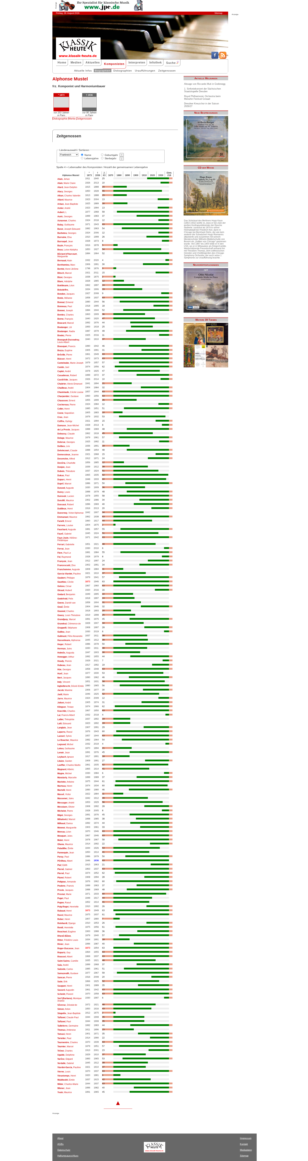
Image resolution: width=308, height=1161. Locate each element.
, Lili (64, 327)
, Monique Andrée (69, 999)
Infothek (155, 62)
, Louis (63, 492)
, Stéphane (67, 628)
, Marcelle (67, 777)
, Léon (65, 285)
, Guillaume (65, 224)
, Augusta (65, 652)
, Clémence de (69, 623)
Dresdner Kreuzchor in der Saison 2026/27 (201, 105)
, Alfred (66, 458)
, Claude (66, 433)
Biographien (102, 70)
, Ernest (66, 400)
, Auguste (65, 488)
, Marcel (64, 273)
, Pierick (64, 661)
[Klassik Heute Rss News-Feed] (222, 58)
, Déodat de (67, 1005)
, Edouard (64, 723)
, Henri (64, 359)
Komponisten (114, 63)
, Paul (64, 306)
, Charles (66, 220)
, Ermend (65, 302)
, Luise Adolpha (67, 249)
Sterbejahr (110, 158)
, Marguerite (67, 255)
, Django (66, 923)
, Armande (66, 881)
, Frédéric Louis (67, 940)
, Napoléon (65, 413)
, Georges (64, 191)
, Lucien (65, 496)
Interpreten (137, 62)
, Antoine (65, 782)
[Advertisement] (94, 1121)
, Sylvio (64, 736)
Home (62, 62)
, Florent (65, 994)
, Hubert (64, 590)
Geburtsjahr (111, 155)
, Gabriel (64, 534)
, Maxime (64, 690)
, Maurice (64, 199)
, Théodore (66, 471)
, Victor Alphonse (70, 513)
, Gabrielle (65, 544)
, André (63, 208)
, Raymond (64, 557)
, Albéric (65, 769)
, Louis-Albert (68, 340)
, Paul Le (64, 553)
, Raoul (64, 732)
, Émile (63, 607)
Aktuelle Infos (83, 70)
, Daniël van (66, 603)
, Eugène (64, 350)
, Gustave (68, 396)
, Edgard (65, 1059)
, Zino (66, 565)
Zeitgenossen (167, 70)
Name (87, 155)
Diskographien (122, 70)
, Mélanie (64, 298)
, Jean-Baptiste (67, 204)
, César (64, 586)
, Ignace (65, 757)
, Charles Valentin (68, 195)
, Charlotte (66, 463)
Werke (72, 118)
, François (65, 245)
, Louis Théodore (68, 615)
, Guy (63, 952)
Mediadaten (246, 1150)
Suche (171, 62)
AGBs (60, 1144)
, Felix (65, 598)
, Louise (65, 525)
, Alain (64, 260)
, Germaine (67, 1026)
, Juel (63, 367)
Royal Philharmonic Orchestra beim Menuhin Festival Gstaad (202, 97)
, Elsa (64, 237)
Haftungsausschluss (67, 1155)
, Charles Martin (69, 765)
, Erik (62, 981)
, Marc (66, 265)
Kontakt (244, 1144)
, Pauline (69, 573)
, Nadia (66, 331)
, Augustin (65, 990)
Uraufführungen (145, 70)
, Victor (64, 794)
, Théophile (65, 719)
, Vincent (63, 682)
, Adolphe (64, 281)
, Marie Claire (66, 183)
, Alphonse (68, 640)
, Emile (66, 1080)
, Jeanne (68, 454)
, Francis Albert (66, 715)
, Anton (63, 1009)
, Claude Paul (68, 1017)
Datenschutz (63, 1150)
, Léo (63, 446)
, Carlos (65, 969)
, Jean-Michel (68, 425)
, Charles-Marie (67, 1084)
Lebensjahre (91, 158)
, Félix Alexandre (70, 636)
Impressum (245, 1138)
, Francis (66, 346)
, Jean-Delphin (67, 187)
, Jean (65, 241)
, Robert (67, 375)
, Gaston (64, 761)
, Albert (64, 861)
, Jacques (66, 294)
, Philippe (66, 578)
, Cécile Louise (70, 392)
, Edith (62, 865)
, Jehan (63, 179)
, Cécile (65, 582)
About (60, 1138)
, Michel (65, 744)
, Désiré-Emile (70, 686)
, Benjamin (66, 594)
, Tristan (65, 707)
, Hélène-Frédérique (67, 539)
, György (64, 421)
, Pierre (64, 335)
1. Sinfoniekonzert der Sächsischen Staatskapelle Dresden (202, 90)
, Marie (63, 694)
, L (62, 212)
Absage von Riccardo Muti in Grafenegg (204, 84)
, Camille (67, 961)
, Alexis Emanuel (69, 384)
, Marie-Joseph (70, 363)
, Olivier (66, 807)
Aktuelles (93, 62)
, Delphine (66, 1055)
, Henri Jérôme (67, 269)
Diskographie (60, 118)
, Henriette (68, 906)
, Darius (65, 823)
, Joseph (65, 310)
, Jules (64, 648)
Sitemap (218, 13)
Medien (76, 62)
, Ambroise (66, 1030)
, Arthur (65, 657)
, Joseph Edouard (68, 229)
